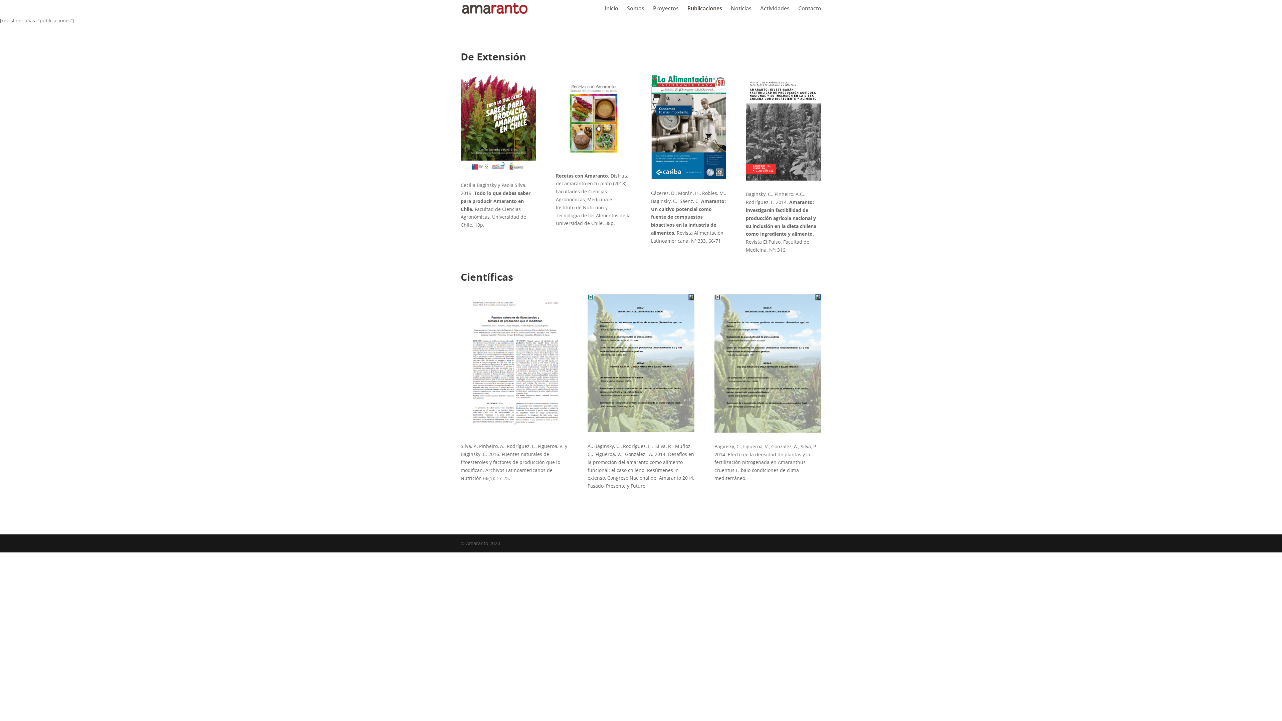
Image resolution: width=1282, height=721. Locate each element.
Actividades (775, 9)
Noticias (741, 9)
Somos (635, 9)
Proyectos (666, 9)
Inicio (611, 9)
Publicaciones (704, 9)
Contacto (809, 9)
